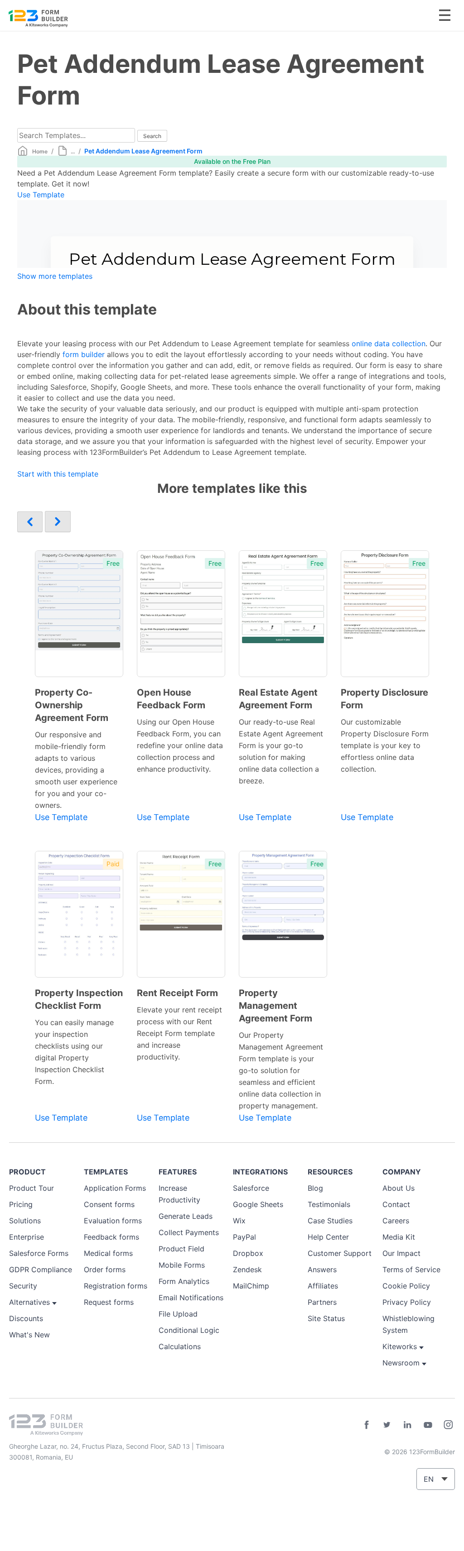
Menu (444, 15)
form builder (84, 354)
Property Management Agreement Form (275, 1006)
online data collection (388, 343)
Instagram (448, 1425)
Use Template (40, 194)
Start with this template (57, 473)
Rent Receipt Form (177, 993)
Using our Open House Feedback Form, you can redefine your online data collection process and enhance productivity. (180, 745)
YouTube (428, 1425)
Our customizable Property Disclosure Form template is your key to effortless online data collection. (385, 745)
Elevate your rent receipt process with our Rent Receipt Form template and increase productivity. (179, 1033)
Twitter (387, 1425)
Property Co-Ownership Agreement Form (71, 705)
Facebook (366, 1425)
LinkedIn (407, 1425)
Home (40, 151)
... (73, 151)
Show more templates (54, 276)
